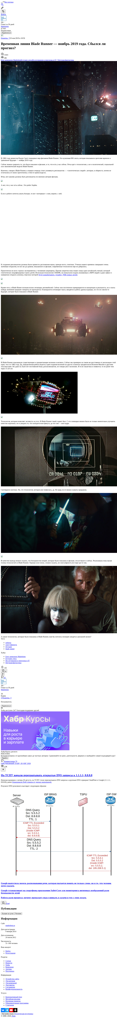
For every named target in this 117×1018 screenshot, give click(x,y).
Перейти (5, 758)
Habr (13, 1016)
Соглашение (10, 987)
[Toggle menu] (2, 2)
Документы (10, 985)
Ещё (8, 903)
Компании (9, 967)
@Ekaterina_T (6, 698)
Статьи (8, 961)
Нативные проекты (13, 1001)
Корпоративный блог (13, 997)
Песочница (9, 971)
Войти (8, 951)
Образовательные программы (17, 1003)
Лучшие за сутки (7, 913)
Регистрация (10, 953)
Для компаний (11, 983)
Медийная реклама (12, 999)
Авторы (8, 969)
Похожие (18, 913)
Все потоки (9, 2)
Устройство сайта (12, 979)
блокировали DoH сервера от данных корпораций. (32, 782)
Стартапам (9, 1005)
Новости (8, 963)
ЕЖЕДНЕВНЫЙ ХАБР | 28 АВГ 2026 (16, 763)
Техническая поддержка (23, 1014)
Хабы (7, 965)
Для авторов (10, 981)
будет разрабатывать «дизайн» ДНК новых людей (58, 275)
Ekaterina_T (5, 38)
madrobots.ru (10, 925)
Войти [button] (3, 14)
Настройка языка (7, 1014)
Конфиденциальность (13, 989)
